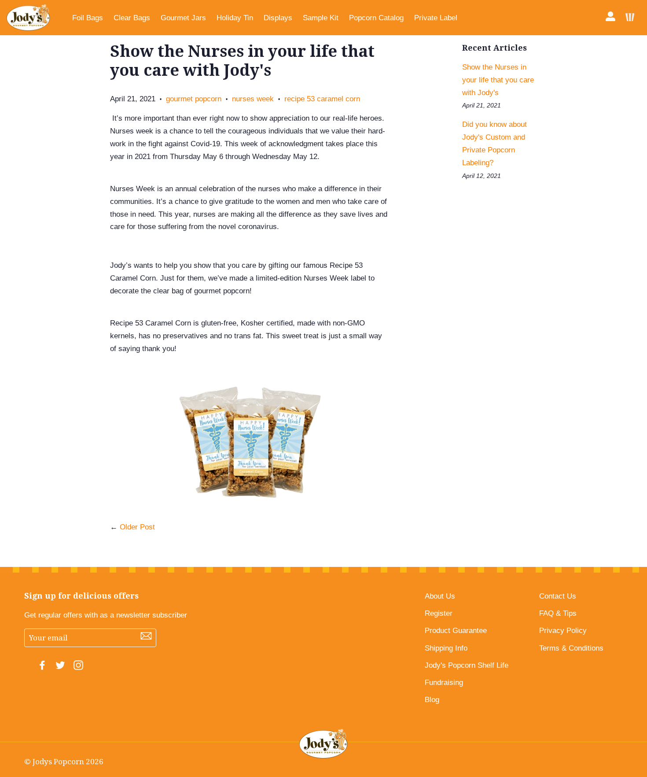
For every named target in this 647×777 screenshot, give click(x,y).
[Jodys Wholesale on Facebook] (42, 667)
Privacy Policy (563, 630)
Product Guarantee (456, 630)
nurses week (253, 99)
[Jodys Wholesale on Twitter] (60, 667)
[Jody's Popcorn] (28, 17)
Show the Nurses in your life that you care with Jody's (498, 80)
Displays (278, 18)
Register (438, 613)
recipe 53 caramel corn (322, 99)
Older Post (137, 527)
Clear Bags (132, 18)
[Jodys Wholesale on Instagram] (78, 667)
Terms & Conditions (571, 648)
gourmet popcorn (193, 99)
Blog (432, 700)
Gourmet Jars (183, 18)
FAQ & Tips (558, 613)
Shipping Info (446, 648)
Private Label (435, 18)
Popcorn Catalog (376, 18)
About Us (440, 596)
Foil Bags (87, 18)
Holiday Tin (235, 18)
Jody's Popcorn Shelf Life (466, 665)
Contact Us (557, 596)
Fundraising (444, 682)
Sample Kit (320, 18)
